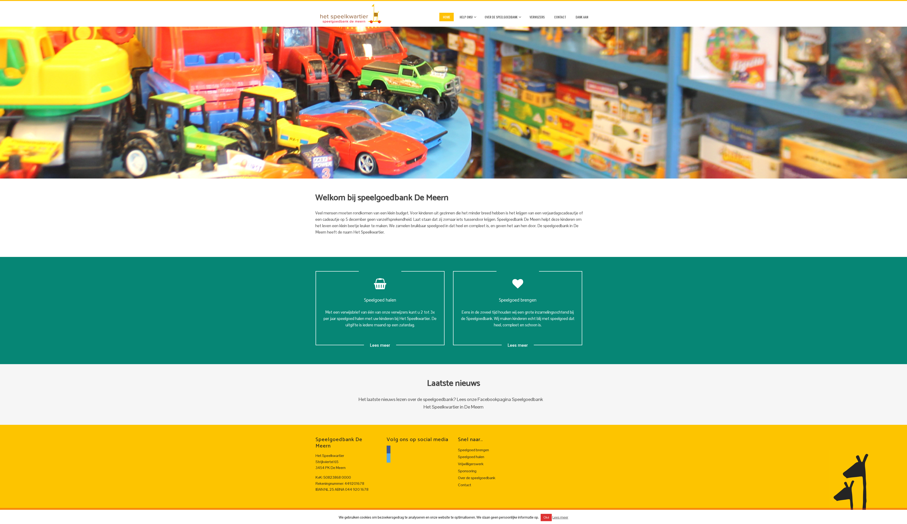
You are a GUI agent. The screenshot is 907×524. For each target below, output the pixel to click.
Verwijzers (537, 16)
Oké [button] (546, 517)
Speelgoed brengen (473, 449)
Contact (560, 16)
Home (446, 16)
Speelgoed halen (471, 456)
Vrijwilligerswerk (470, 463)
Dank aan (582, 16)
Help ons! (466, 16)
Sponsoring (467, 471)
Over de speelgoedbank (501, 16)
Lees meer (380, 345)
